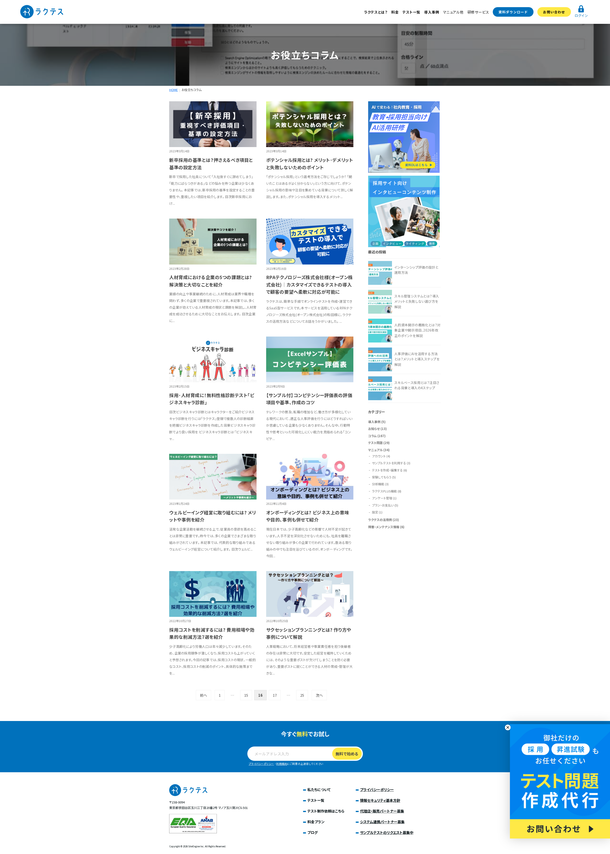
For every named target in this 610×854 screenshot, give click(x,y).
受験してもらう (381, 477)
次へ (319, 695)
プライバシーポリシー (261, 764)
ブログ (312, 832)
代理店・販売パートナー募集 (382, 810)
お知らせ (374, 428)
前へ (203, 695)
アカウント (379, 456)
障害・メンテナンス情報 (383, 527)
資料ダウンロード (513, 12)
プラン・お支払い (383, 505)
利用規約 (281, 764)
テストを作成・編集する (387, 470)
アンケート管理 (382, 498)
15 (246, 695)
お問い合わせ (554, 12)
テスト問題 (375, 442)
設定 (375, 512)
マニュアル (375, 450)
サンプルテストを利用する (389, 463)
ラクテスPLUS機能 (384, 491)
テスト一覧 (411, 12)
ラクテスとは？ (375, 12)
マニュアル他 (453, 12)
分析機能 (378, 484)
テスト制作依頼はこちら (325, 810)
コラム (372, 436)
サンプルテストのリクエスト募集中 (386, 832)
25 (302, 695)
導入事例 (431, 12)
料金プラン (316, 821)
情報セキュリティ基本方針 (380, 800)
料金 (395, 12)
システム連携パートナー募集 (382, 821)
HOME (173, 89)
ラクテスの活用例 (380, 519)
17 (275, 695)
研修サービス (478, 12)
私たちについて (319, 789)
